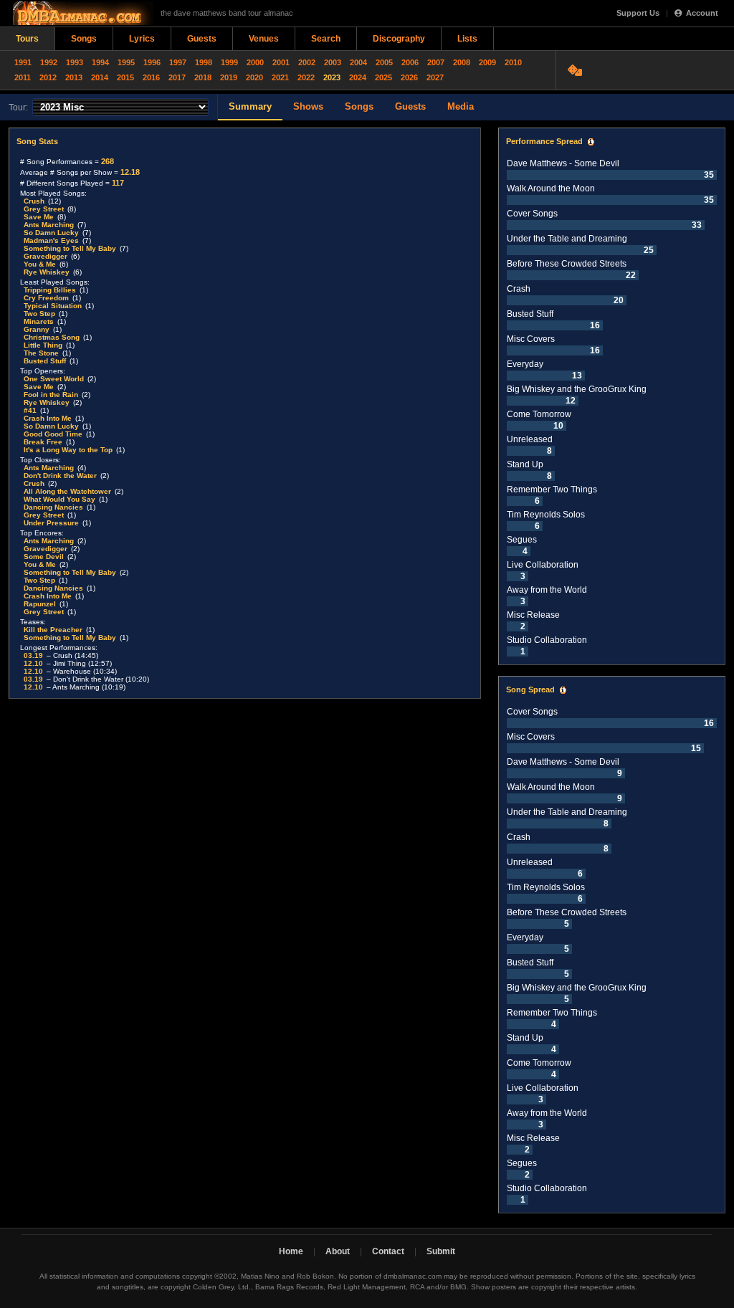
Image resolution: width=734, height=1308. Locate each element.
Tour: (18, 107)
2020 (254, 77)
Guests (201, 39)
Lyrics (142, 39)
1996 (152, 62)
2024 (357, 77)
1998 (203, 62)
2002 (306, 62)
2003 (332, 62)
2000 (255, 62)
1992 (48, 62)
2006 (410, 62)
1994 (100, 62)
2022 (306, 77)
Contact (388, 1251)
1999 (229, 62)
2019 (228, 77)
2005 (384, 62)
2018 (202, 77)
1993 (74, 62)
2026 (409, 77)
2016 (151, 77)
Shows (308, 106)
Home (291, 1251)
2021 (280, 77)
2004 (358, 62)
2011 (22, 77)
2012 (48, 77)
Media (460, 106)
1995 (126, 62)
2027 (435, 77)
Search (325, 39)
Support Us (637, 13)
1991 (23, 62)
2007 (435, 62)
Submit (440, 1251)
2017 (177, 77)
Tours (27, 39)
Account (702, 13)
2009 (487, 62)
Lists (467, 39)
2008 (461, 62)
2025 (383, 77)
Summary (250, 106)
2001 (281, 62)
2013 (73, 77)
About (337, 1251)
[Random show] (577, 70)
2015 (125, 77)
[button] (591, 141)
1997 (177, 62)
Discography (399, 39)
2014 (99, 77)
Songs (84, 39)
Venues (264, 39)
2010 (513, 62)
